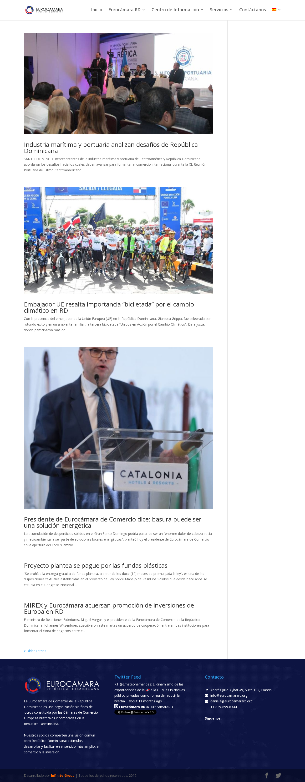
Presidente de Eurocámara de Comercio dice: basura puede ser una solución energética (112, 522)
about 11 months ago (145, 701)
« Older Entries (35, 651)
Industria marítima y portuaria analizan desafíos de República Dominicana (111, 147)
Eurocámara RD (124, 10)
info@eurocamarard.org (228, 695)
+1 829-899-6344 (223, 707)
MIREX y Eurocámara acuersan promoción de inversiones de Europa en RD (109, 608)
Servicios (219, 10)
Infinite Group (63, 775)
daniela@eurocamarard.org (231, 701)
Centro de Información (175, 10)
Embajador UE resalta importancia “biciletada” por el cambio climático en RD (109, 307)
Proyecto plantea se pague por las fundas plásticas (96, 565)
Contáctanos (252, 10)
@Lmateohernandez (135, 684)
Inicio (96, 10)
